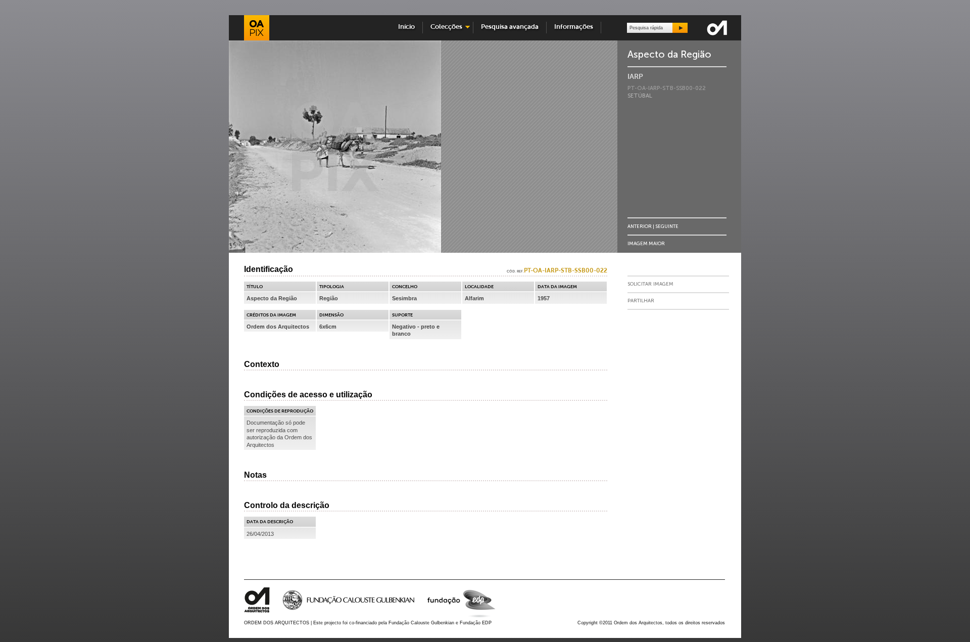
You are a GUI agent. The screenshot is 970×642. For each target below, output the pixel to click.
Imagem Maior (646, 243)
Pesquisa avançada (510, 27)
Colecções (444, 27)
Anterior (639, 226)
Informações (573, 27)
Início (406, 27)
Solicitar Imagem (650, 284)
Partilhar (640, 301)
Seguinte (666, 226)
